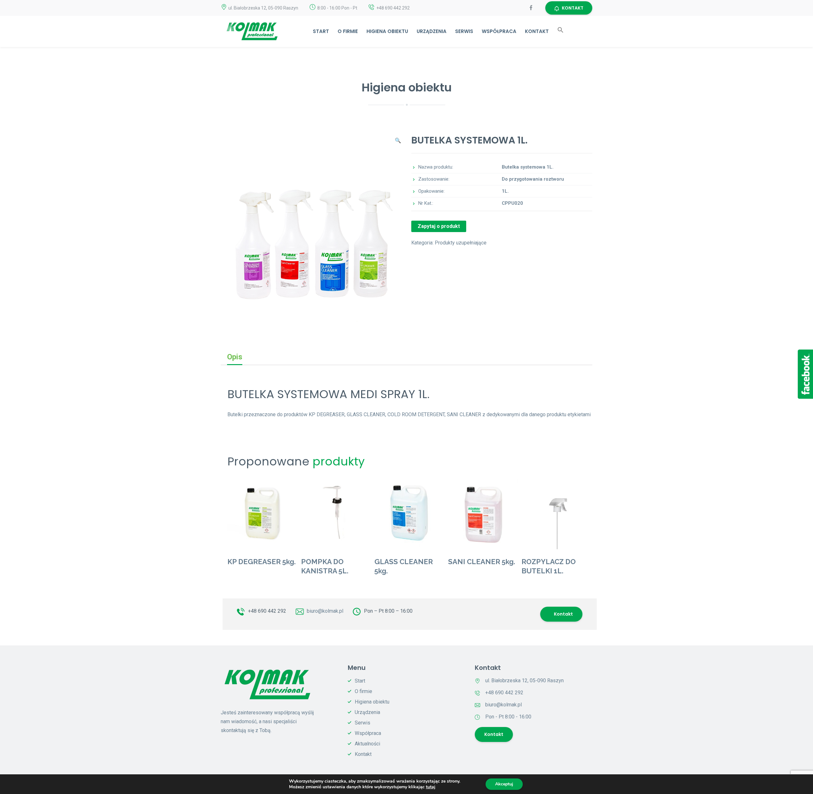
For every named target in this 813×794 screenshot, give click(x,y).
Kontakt (537, 31)
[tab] (234, 357)
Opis (234, 356)
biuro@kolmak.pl (325, 611)
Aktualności (367, 744)
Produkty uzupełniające (461, 243)
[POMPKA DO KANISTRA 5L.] (336, 514)
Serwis (464, 31)
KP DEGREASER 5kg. (261, 561)
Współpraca (499, 31)
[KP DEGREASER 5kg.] (262, 514)
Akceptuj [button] (504, 784)
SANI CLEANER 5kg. (481, 561)
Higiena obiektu (387, 31)
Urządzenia (432, 31)
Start (321, 31)
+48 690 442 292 (267, 611)
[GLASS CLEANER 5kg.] (409, 514)
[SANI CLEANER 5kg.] (483, 514)
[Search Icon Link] (560, 31)
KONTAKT (572, 8)
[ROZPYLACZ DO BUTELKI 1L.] (556, 514)
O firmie (348, 31)
